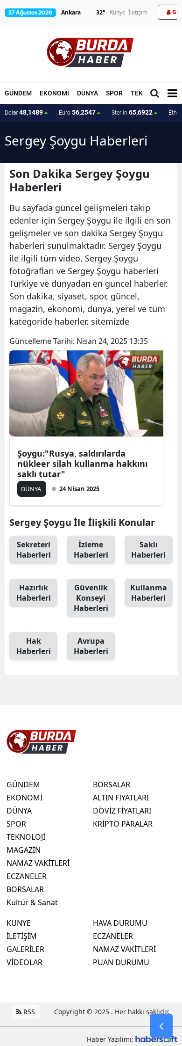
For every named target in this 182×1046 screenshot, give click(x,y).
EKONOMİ (54, 93)
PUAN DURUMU (121, 962)
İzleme (91, 549)
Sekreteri (33, 549)
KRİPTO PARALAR (123, 824)
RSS (28, 1011)
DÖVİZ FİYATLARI (122, 811)
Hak (33, 646)
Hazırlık (33, 592)
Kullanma (148, 592)
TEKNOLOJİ (26, 837)
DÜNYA (87, 93)
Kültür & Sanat (32, 902)
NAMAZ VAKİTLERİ (38, 863)
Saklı (148, 549)
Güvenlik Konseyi (91, 597)
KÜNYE (19, 923)
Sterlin (132, 112)
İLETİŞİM (22, 936)
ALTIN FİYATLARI (121, 797)
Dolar (24, 112)
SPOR (114, 93)
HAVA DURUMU (120, 923)
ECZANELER (27, 876)
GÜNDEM (18, 93)
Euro (77, 112)
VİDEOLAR (24, 962)
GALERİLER (25, 949)
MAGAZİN (24, 850)
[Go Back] (161, 1026)
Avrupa (91, 646)
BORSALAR (25, 889)
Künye (118, 12)
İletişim (137, 12)
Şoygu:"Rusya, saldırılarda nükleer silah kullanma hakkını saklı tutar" (82, 463)
